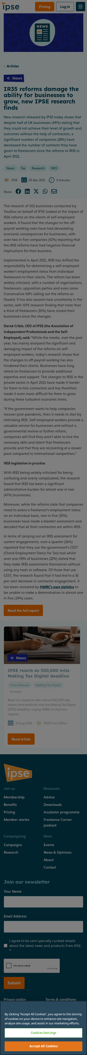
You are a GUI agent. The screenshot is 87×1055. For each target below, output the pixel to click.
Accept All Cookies (43, 1046)
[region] (43, 1028)
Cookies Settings (43, 1033)
